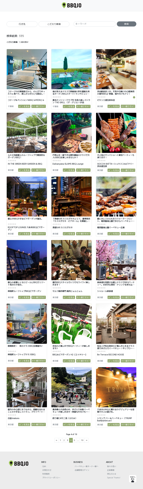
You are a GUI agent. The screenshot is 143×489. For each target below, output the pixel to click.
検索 (126, 23)
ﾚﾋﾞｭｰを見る (24, 106)
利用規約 (46, 474)
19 (82, 440)
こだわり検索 (54, 24)
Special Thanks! (113, 477)
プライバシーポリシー (51, 477)
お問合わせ (46, 470)
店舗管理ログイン (82, 470)
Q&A (44, 466)
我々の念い (111, 466)
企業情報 (110, 470)
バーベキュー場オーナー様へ (86, 466)
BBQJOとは (111, 474)
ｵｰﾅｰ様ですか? (38, 106)
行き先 (22, 24)
